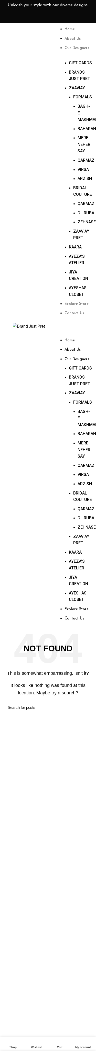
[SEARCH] (85, 707)
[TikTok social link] (88, 16)
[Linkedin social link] (80, 16)
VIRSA (83, 169)
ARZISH (85, 178)
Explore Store (77, 304)
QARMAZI (86, 160)
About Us (73, 39)
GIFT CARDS (80, 62)
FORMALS (82, 97)
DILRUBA (86, 212)
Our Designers (77, 48)
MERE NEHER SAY (84, 144)
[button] (76, 325)
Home (70, 29)
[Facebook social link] (55, 16)
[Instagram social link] (63, 16)
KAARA (75, 247)
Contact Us (74, 313)
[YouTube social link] (72, 16)
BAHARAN (87, 128)
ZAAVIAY (77, 87)
